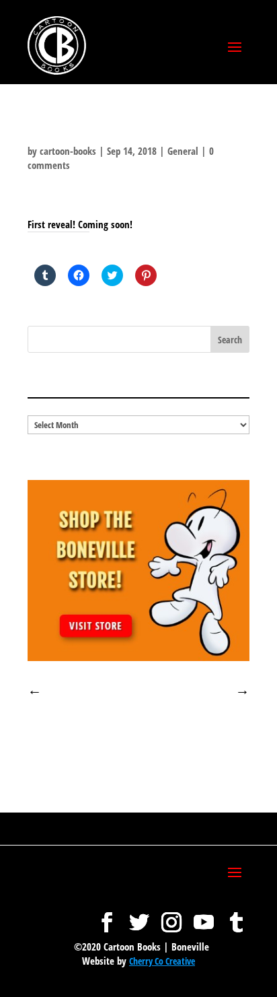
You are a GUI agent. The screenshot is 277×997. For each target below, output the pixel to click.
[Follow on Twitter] (139, 915)
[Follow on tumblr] (236, 915)
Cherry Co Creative (162, 961)
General (182, 151)
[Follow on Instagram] (171, 915)
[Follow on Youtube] (203, 915)
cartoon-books (68, 151)
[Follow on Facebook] (106, 915)
